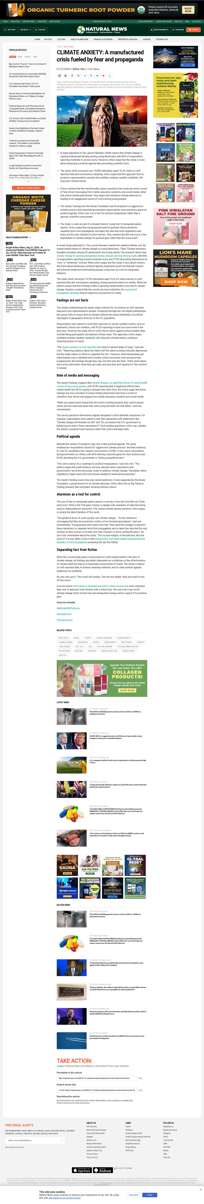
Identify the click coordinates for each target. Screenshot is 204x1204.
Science (147, 39)
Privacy (67, 1179)
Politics (48, 39)
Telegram (167, 1133)
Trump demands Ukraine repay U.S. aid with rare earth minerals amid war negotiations (118, 786)
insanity (104, 84)
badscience (67, 82)
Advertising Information (96, 1147)
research (110, 87)
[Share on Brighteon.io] (66, 75)
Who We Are (92, 1127)
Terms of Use (92, 1157)
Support (90, 1137)
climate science (129, 82)
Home (5, 21)
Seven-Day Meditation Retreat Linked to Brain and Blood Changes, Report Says (26, 131)
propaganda (91, 87)
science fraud (139, 87)
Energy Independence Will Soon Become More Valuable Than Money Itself (16, 286)
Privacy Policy (92, 1154)
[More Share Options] (110, 75)
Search (198, 21)
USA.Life (166, 1157)
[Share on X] (79, 75)
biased (77, 82)
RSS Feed (129, 1150)
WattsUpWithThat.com (68, 608)
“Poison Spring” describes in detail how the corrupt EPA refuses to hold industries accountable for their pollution (118, 988)
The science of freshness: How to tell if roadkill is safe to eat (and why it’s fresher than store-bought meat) (117, 834)
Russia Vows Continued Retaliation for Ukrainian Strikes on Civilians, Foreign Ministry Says (27, 96)
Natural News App (133, 1140)
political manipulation (75, 87)
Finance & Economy (103, 39)
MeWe (165, 1150)
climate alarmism (97, 82)
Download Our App (164, 21)
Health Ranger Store (134, 1133)
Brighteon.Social (170, 1130)
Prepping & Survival (128, 39)
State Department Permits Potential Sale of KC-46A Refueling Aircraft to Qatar (26, 155)
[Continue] (61, 1140)
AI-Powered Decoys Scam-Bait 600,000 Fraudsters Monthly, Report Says (27, 74)
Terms (73, 1179)
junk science (114, 84)
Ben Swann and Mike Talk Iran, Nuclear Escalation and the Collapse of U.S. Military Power (16, 267)
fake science (94, 84)
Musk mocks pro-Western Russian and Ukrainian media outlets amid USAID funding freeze (118, 1012)
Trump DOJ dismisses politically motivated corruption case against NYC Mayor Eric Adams (116, 964)
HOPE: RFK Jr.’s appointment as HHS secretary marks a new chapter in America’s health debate (116, 737)
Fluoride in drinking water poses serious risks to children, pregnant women (115, 712)
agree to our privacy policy (66, 1198)
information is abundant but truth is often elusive (98, 586)
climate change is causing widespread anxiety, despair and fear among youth (96, 255)
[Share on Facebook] (72, 75)
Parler (165, 1137)
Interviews (42, 21)
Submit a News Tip (94, 1150)
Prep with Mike (28, 21)
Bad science (69, 47)
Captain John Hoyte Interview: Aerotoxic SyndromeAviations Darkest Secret (38, 304)
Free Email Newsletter (96, 1133)
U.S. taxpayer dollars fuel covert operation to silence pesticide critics (118, 761)
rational (101, 87)
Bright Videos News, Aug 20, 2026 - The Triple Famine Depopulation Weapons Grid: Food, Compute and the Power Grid (16, 306)
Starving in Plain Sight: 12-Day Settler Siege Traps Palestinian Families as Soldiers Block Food (26, 178)
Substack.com (64, 614)
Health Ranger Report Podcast (138, 1137)
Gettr (165, 1144)
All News (129, 1130)
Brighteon (15, 21)
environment (81, 84)
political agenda (104, 647)
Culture (61, 39)
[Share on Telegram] (85, 75)
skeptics (61, 89)
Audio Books (55, 21)
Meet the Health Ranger (96, 1130)
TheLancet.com (65, 620)
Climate (84, 82)
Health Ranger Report (17, 237)
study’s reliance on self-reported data (81, 347)
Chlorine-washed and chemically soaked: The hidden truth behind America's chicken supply (24, 143)
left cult (124, 84)
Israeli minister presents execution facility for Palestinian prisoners (25, 166)
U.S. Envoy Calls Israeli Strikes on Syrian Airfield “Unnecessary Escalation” (27, 119)
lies (130, 84)
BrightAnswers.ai (145, 21)
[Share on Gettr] (104, 75)
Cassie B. (104, 709)
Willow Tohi (79, 69)
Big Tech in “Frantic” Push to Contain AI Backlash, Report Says (27, 65)
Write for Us (91, 1140)
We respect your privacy (14, 1147)
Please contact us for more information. (73, 1103)
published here (106, 1183)
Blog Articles (131, 1147)
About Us (178, 21)
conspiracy (62, 84)
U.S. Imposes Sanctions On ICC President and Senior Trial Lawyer (24, 84)
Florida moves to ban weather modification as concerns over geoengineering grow (117, 1037)
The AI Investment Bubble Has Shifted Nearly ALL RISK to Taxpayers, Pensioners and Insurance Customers (40, 287)
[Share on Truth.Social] (91, 75)
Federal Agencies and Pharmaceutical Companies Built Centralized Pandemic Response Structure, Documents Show (27, 108)
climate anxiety (114, 82)
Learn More (133, 1195)
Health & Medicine (79, 39)
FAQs (187, 21)
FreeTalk (166, 1147)
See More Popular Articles (28, 188)
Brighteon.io (168, 1127)
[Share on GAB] (97, 75)
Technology (162, 39)
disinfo (71, 84)
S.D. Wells (104, 806)
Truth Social (168, 1140)
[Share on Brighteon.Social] (60, 75)
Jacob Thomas (106, 830)
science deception (123, 87)
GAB (165, 1154)
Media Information (94, 1144)
